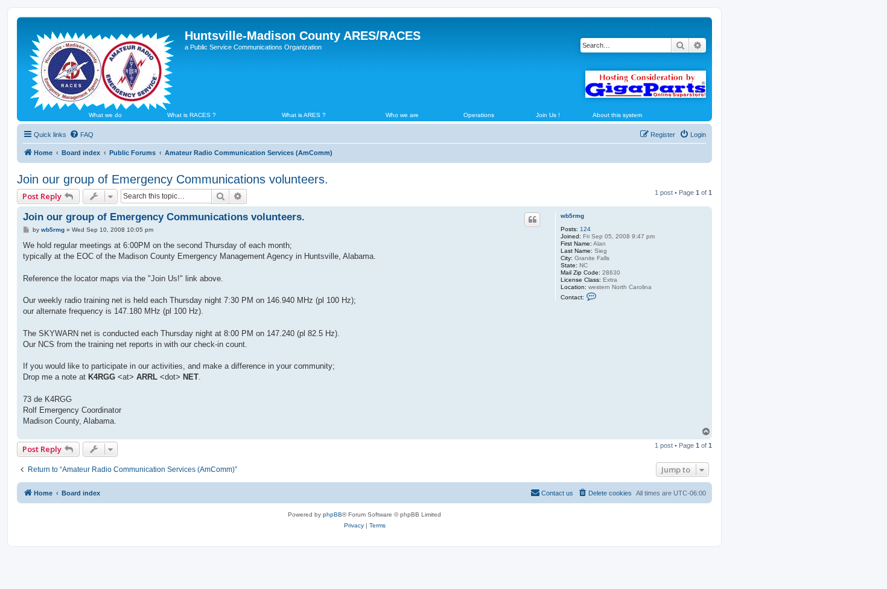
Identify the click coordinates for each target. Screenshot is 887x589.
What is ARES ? (304, 115)
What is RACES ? (191, 115)
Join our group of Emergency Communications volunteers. (172, 179)
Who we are (402, 115)
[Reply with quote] (532, 219)
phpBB (332, 514)
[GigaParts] (645, 84)
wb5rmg (572, 215)
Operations (478, 115)
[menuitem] (81, 134)
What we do (105, 115)
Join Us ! (548, 115)
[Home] (102, 66)
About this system (617, 115)
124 (585, 229)
